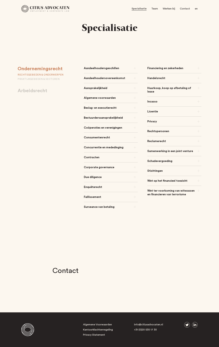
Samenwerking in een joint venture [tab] (170, 151)
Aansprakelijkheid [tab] (95, 88)
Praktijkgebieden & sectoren (38, 79)
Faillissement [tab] (92, 197)
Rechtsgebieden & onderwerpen (40, 75)
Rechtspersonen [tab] (158, 131)
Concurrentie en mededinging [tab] (103, 147)
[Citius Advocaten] (45, 8)
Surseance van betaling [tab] (99, 207)
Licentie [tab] (152, 111)
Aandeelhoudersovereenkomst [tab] (104, 78)
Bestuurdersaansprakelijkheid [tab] (103, 117)
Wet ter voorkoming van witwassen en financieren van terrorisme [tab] (171, 192)
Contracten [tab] (91, 157)
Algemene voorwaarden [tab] (100, 98)
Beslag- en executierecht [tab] (100, 107)
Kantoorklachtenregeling (98, 329)
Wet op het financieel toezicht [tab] (167, 180)
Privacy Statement (94, 335)
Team (154, 8)
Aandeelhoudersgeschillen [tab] (101, 68)
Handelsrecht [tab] (156, 78)
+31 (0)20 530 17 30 (145, 329)
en (196, 8)
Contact (185, 8)
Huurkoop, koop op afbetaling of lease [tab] (169, 90)
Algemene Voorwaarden (97, 324)
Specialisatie (139, 8)
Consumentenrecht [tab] (97, 137)
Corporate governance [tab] (99, 167)
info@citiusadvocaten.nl (148, 324)
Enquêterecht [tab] (93, 187)
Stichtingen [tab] (155, 170)
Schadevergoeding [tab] (159, 161)
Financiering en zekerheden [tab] (165, 68)
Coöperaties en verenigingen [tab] (103, 127)
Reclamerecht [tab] (156, 141)
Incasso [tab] (152, 101)
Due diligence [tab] (93, 177)
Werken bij (169, 8)
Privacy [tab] (152, 121)
